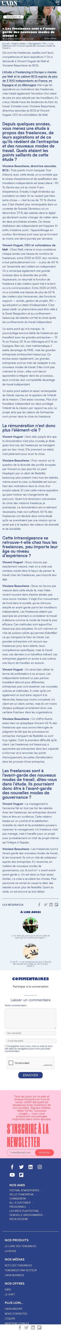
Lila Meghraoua (13, 39)
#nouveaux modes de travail (18, 22)
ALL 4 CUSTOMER (19, 1202)
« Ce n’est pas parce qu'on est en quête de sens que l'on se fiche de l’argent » (31, 936)
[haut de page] (55, 1327)
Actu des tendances (18, 1265)
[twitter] (26, 1329)
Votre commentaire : (16, 1005)
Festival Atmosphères (24, 1190)
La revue (10, 1251)
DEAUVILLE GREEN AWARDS (26, 1214)
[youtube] (12, 1176)
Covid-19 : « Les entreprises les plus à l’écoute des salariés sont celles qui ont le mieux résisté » (30, 964)
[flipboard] (39, 1329)
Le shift (10, 1294)
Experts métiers (19, 43)
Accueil (5, 43)
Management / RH (13, 17)
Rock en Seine (18, 1219)
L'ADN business (14, 1275)
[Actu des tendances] (10, 3)
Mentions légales (17, 1323)
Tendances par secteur (21, 1270)
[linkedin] (33, 1329)
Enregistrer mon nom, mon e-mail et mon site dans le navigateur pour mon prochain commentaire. (29, 1048)
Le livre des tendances (20, 1246)
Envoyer (30, 1075)
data (8, 1289)
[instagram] (40, 1168)
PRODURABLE (17, 1206)
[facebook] (20, 1329)
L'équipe (10, 1318)
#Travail (41, 22)
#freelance (33, 17)
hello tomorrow (21, 1194)
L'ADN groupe (13, 1308)
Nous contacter (16, 1313)
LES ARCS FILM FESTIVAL (24, 1210)
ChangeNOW (17, 1198)
